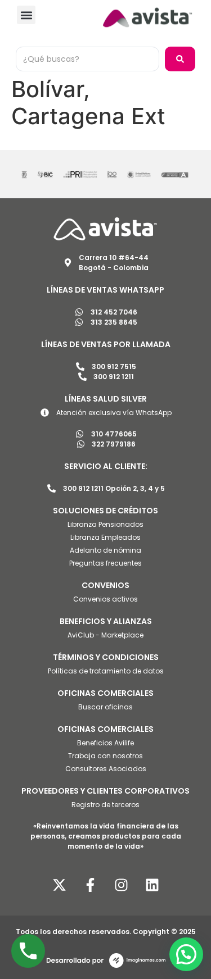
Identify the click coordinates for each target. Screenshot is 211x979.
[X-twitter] (59, 885)
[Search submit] (180, 59)
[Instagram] (121, 885)
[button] (26, 15)
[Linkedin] (152, 885)
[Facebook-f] (90, 885)
